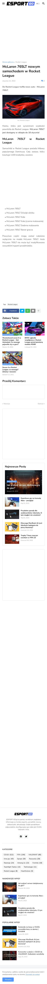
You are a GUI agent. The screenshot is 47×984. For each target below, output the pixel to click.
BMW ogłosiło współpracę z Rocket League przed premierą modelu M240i (34, 341)
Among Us (23, 863)
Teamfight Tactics (12, 867)
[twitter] (26, 836)
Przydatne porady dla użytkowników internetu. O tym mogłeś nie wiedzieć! (31, 513)
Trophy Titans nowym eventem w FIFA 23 (29, 536)
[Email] (33, 311)
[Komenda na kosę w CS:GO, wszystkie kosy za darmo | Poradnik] (9, 930)
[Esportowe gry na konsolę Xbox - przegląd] (12, 502)
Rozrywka (34, 859)
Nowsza (7, 404)
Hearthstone (27, 871)
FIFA (21, 855)
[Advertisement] (23, 34)
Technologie (30, 867)
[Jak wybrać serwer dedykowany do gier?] (9, 887)
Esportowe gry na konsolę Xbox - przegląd (31, 499)
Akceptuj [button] (8, 979)
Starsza (40, 404)
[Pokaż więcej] (38, 311)
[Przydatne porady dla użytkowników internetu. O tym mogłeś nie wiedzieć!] (12, 514)
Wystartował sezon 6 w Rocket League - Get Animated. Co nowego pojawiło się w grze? (11, 341)
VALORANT (35, 855)
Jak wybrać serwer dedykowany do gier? (30, 884)
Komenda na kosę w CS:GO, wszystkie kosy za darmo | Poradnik (29, 929)
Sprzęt (21, 859)
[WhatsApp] (27, 311)
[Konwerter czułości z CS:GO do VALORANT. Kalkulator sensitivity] (9, 955)
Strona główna (8, 62)
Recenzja (9, 863)
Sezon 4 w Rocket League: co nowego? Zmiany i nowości (10, 369)
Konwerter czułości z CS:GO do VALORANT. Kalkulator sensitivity (31, 953)
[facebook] (21, 836)
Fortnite (37, 863)
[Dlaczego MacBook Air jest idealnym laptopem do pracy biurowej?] (12, 526)
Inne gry (9, 859)
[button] (3, 4)
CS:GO (8, 855)
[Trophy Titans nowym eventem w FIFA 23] (12, 539)
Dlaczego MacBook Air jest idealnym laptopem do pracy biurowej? (31, 525)
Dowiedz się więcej (33, 974)
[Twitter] (22, 311)
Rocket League (21, 62)
